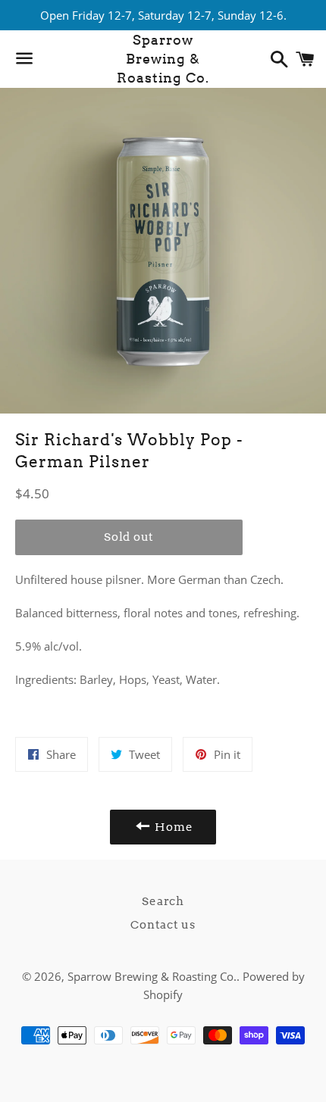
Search (163, 901)
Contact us (163, 925)
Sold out (129, 537)
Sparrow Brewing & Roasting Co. (163, 59)
